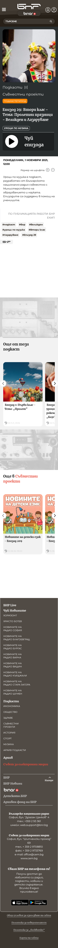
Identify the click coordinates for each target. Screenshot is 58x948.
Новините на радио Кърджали (15, 674)
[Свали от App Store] (20, 902)
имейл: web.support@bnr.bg (29, 825)
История (9, 732)
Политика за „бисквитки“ (29, 929)
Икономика (11, 706)
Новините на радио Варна (12, 656)
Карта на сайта (29, 937)
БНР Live (9, 605)
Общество (10, 712)
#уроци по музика (13, 229)
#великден (36, 224)
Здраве (8, 717)
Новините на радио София (12, 629)
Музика (8, 744)
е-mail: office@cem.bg (29, 854)
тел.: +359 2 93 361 (29, 821)
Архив (8, 757)
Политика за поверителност (29, 922)
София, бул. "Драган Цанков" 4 (29, 817)
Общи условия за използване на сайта (29, 915)
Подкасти (12, 87)
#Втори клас (37, 229)
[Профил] (54, 10)
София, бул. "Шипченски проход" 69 (29, 840)
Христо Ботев (12, 621)
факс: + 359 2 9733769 (29, 850)
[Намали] (53, 170)
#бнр (22, 224)
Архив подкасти (14, 750)
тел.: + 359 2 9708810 (29, 846)
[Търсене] (50, 21)
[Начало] (29, 6)
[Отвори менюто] (4, 9)
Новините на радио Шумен (12, 692)
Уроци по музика (16, 128)
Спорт (7, 738)
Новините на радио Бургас (12, 647)
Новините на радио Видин (12, 665)
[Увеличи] (48, 170)
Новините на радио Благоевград (16, 638)
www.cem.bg (29, 858)
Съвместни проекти (23, 94)
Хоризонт (10, 615)
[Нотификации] (48, 10)
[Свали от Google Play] (38, 902)
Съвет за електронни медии (25, 764)
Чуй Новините (14, 610)
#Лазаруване (10, 234)
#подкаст (8, 224)
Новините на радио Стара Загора (16, 683)
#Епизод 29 (29, 234)
